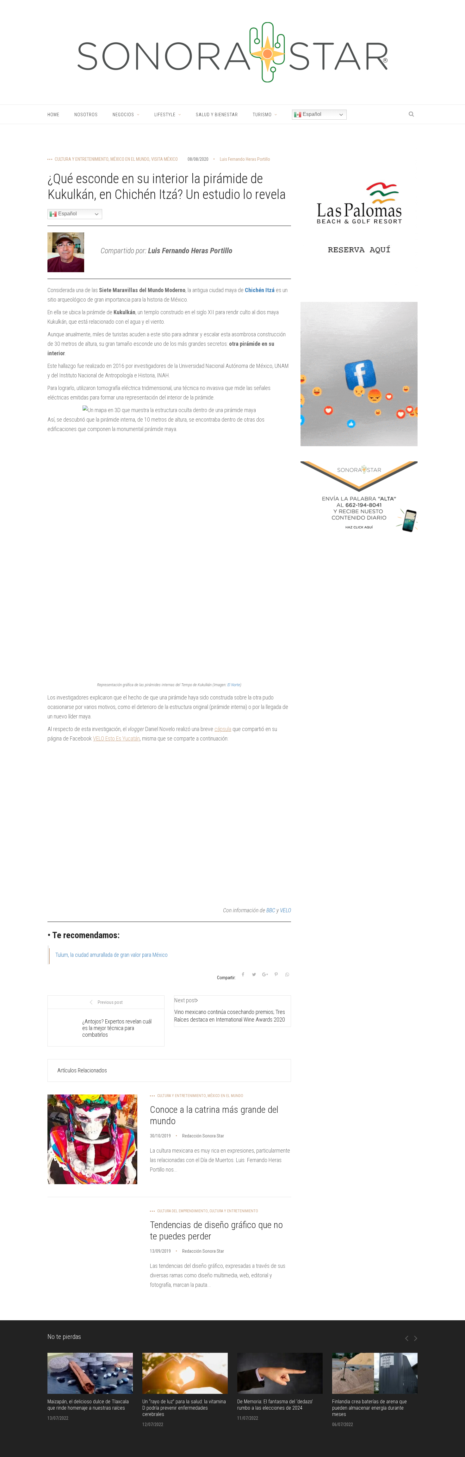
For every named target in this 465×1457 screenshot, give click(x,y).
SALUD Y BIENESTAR (217, 114)
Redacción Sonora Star (203, 1135)
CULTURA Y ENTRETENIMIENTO (81, 159)
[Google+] (265, 974)
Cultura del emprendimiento (182, 1211)
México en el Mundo (129, 159)
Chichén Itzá (260, 290)
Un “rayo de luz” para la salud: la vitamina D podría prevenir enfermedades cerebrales (184, 1408)
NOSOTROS (86, 114)
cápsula (222, 729)
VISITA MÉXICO (164, 159)
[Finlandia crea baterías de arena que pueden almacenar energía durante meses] (375, 1373)
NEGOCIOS (123, 114)
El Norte (233, 684)
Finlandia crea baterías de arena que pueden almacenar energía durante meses (369, 1408)
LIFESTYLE (165, 114)
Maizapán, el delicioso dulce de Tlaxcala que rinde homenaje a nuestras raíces (88, 1405)
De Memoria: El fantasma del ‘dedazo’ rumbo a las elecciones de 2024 (275, 1405)
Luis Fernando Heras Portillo (245, 159)
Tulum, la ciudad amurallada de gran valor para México (111, 955)
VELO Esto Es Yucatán (116, 738)
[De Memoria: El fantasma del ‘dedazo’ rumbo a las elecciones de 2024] (280, 1373)
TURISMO (262, 114)
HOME (53, 114)
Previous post (110, 1002)
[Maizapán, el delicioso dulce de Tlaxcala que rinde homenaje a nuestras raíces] (90, 1373)
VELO (285, 910)
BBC (270, 910)
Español (311, 114)
